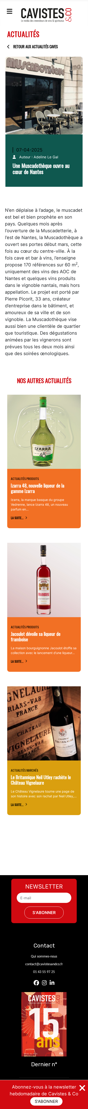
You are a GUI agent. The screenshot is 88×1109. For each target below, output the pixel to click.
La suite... (17, 517)
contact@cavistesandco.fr (44, 964)
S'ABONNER (46, 1101)
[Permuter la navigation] (9, 11)
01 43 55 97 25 (44, 972)
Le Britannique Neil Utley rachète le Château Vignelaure (41, 780)
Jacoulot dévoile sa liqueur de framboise (35, 636)
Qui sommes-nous (44, 956)
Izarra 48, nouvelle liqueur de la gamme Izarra (37, 488)
